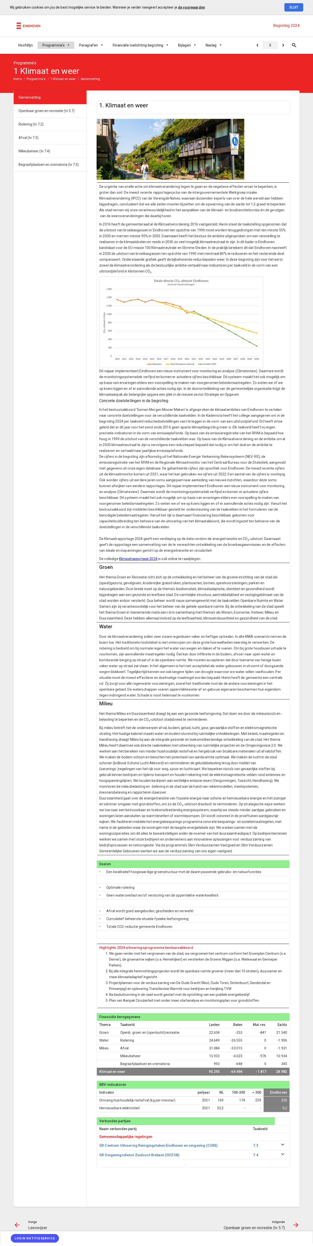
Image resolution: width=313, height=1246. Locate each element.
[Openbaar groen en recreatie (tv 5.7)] (283, 45)
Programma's (54, 45)
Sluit (293, 7)
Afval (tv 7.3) (28, 138)
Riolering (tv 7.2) (31, 124)
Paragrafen (88, 45)
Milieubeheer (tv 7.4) (34, 151)
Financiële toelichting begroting (138, 45)
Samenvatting (90, 79)
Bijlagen (184, 45)
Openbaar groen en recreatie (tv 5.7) (47, 111)
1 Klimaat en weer (63, 79)
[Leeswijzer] (257, 45)
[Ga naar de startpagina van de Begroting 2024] (28, 25)
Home (17, 79)
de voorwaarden (191, 7)
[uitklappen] (282, 1145)
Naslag (211, 45)
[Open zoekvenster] (294, 45)
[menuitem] (25, 45)
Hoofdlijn (25, 45)
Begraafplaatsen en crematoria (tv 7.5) (49, 165)
